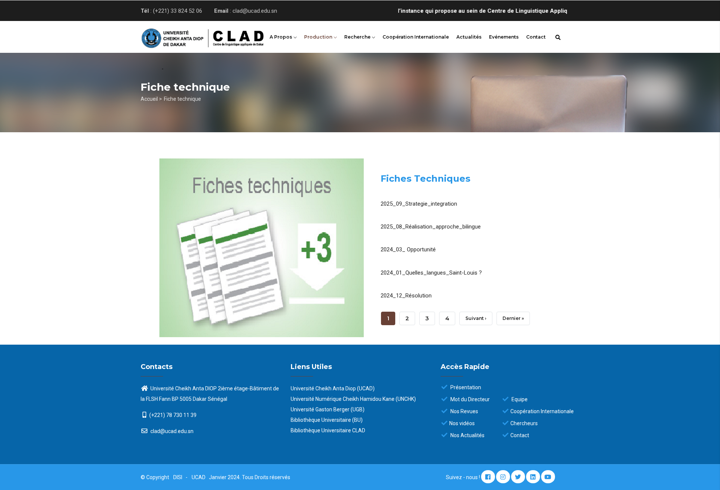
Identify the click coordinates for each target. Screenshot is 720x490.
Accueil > (151, 99)
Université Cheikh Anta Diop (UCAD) (333, 388)
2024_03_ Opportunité (408, 249)
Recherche (358, 37)
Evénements (504, 37)
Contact (536, 37)
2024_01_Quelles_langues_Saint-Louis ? (431, 272)
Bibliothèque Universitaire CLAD (328, 430)
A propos (281, 37)
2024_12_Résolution (406, 295)
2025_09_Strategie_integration (419, 203)
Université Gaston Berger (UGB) (327, 409)
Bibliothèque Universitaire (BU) (327, 420)
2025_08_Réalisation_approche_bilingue (431, 226)
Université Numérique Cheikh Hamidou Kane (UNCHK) (353, 399)
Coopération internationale (415, 37)
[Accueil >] (191, 36)
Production (318, 37)
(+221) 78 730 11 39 (172, 415)
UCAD (199, 477)
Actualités (469, 37)
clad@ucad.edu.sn (171, 431)
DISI (177, 477)
